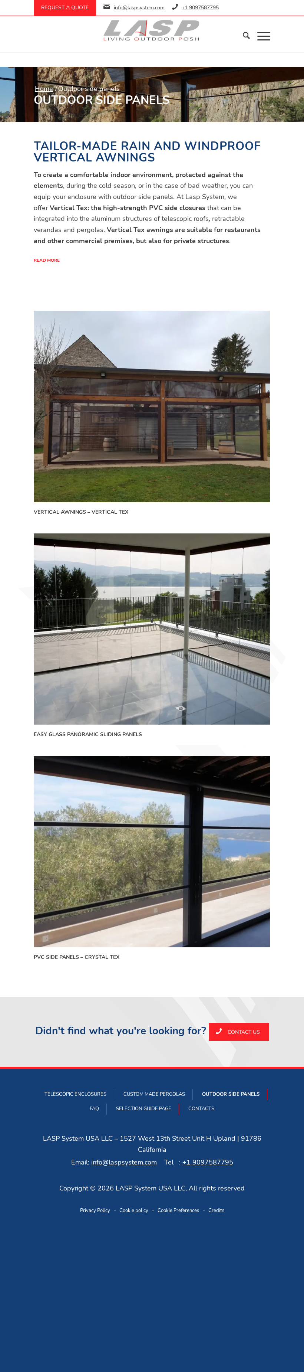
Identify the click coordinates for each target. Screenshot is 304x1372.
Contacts (201, 1108)
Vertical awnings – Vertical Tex (81, 512)
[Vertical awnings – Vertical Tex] (152, 406)
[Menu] (260, 35)
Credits (216, 1210)
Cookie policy (133, 1210)
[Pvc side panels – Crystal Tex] (152, 852)
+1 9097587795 (200, 7)
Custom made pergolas (154, 1094)
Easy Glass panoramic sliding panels (88, 734)
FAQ (94, 1108)
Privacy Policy (95, 1210)
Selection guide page (143, 1108)
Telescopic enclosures (75, 1094)
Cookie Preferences (178, 1210)
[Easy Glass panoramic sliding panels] (152, 629)
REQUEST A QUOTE (65, 7)
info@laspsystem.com (139, 7)
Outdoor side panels (231, 1094)
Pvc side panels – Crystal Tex (76, 957)
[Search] (242, 35)
